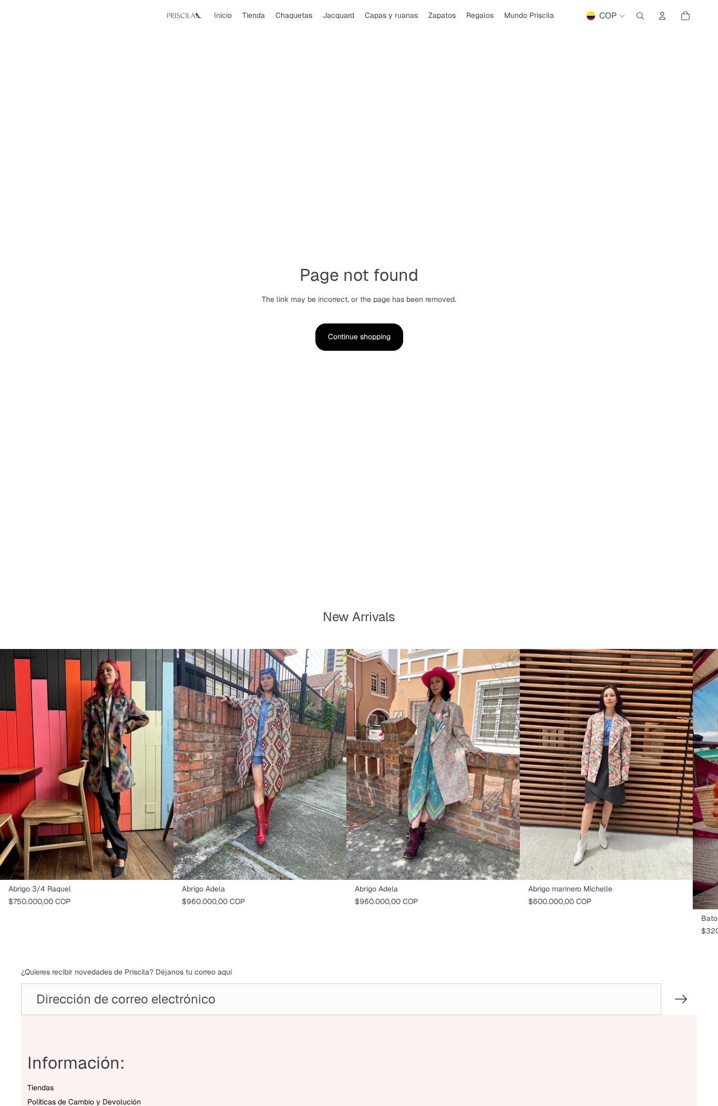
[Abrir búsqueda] (640, 15)
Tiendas (40, 1087)
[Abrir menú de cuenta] (662, 15)
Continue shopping (359, 336)
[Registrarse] (681, 999)
